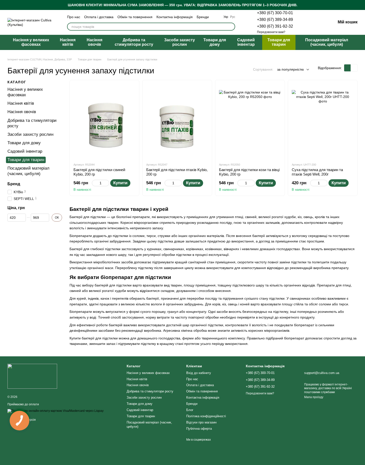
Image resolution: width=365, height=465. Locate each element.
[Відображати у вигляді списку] (354, 67)
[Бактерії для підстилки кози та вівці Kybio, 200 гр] (250, 121)
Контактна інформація (174, 17)
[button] (361, 4)
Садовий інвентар (246, 42)
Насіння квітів (67, 42)
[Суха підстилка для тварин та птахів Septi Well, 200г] (323, 121)
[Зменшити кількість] (94, 183)
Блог (189, 410)
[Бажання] (306, 22)
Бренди (203, 17)
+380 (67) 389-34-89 (275, 19)
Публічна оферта (199, 428)
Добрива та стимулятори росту (134, 42)
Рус (232, 16)
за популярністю (290, 69)
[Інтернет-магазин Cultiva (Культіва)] (32, 376)
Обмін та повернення (134, 17)
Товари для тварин (278, 42)
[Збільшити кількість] (107, 183)
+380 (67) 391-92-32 (275, 26)
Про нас (73, 17)
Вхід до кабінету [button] (198, 373)
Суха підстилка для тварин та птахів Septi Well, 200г (317, 172)
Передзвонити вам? (271, 32)
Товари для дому (214, 42)
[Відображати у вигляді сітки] (347, 67)
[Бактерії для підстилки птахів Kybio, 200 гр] (177, 121)
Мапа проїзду (313, 397)
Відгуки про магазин (201, 422)
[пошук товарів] (231, 27)
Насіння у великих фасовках (31, 42)
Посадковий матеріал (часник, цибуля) (326, 42)
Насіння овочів (94, 42)
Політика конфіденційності (206, 416)
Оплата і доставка (98, 17)
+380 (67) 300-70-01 (275, 13)
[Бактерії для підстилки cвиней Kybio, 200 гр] (104, 121)
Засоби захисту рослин (179, 42)
